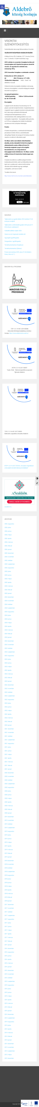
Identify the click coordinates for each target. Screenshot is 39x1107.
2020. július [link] (8, 791)
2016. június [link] (8, 956)
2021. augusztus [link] (9, 743)
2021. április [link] (8, 758)
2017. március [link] (9, 937)
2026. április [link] (8, 538)
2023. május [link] (8, 666)
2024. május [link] (8, 622)
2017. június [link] (8, 926)
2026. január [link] (8, 549)
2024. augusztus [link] (9, 611)
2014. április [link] (8, 1029)
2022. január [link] (8, 725)
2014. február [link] (8, 1036)
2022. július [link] (8, 703)
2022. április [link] (8, 714)
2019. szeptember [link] (10, 827)
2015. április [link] (8, 999)
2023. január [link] (8, 681)
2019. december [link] (9, 816)
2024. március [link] (9, 630)
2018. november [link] (9, 864)
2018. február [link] (8, 897)
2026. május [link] (8, 535)
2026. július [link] (8, 527)
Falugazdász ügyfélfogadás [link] (13, 241)
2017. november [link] (9, 908)
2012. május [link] (8, 1054)
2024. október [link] (8, 604)
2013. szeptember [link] (10, 1051)
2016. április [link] (8, 959)
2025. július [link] (8, 571)
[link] (2, 7)
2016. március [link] (9, 963)
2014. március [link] (9, 1032)
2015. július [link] (8, 988)
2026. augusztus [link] (9, 524)
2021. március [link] (9, 761)
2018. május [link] (8, 886)
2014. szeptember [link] (10, 1018)
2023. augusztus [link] (9, 655)
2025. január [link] (8, 593)
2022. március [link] (9, 718)
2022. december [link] (9, 685)
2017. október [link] (8, 912)
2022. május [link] (8, 710)
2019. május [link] (8, 842)
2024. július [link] (8, 615)
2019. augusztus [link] (9, 831)
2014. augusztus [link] (9, 1021)
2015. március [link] (9, 1003)
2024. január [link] (8, 637)
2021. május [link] (8, 754)
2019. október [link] (8, 824)
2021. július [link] (8, 747)
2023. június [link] (8, 663)
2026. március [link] (9, 542)
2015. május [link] (8, 996)
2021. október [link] (8, 736)
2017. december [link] (9, 904)
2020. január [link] (8, 813)
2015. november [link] (9, 974)
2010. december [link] (9, 1058)
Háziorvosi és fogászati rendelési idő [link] (15, 234)
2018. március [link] (9, 893)
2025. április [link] (8, 582)
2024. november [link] (9, 600)
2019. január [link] (8, 857)
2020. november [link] (9, 776)
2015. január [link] (8, 1010)
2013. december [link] (9, 1043)
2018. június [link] (8, 882)
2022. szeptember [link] (10, 696)
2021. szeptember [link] (10, 740)
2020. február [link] (8, 809)
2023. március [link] (9, 674)
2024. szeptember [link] (10, 608)
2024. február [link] (8, 633)
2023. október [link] (8, 648)
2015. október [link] (8, 977)
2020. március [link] (9, 805)
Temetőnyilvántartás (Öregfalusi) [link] (14, 245)
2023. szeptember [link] (10, 652)
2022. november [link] (9, 688)
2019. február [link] (8, 853)
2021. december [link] (9, 729)
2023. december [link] (9, 641)
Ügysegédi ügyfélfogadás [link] (12, 238)
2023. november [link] (9, 644)
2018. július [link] (8, 879)
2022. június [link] (8, 707)
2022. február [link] (8, 721)
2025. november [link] (9, 556)
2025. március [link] (9, 586)
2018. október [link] (8, 868)
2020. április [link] (8, 802)
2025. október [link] (8, 560)
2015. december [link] (9, 970)
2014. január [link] (8, 1040)
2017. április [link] (8, 934)
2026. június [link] (8, 531)
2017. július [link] (8, 923)
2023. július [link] (8, 659)
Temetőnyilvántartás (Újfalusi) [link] (13, 248)
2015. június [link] (8, 992)
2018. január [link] (8, 901)
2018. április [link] (8, 890)
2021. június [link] (8, 751)
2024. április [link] (8, 626)
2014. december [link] (9, 1014)
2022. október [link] (8, 692)
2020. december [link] (9, 772)
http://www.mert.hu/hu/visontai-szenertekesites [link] (18, 176)
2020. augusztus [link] (9, 787)
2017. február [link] (8, 941)
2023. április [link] (8, 670)
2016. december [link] (9, 948)
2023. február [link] (8, 677)
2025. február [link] (8, 589)
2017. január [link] (8, 944)
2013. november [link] (9, 1047)
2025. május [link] (8, 578)
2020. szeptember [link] (10, 783)
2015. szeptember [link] (10, 981)
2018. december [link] (9, 860)
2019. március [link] (9, 849)
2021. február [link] (8, 765)
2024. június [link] (8, 619)
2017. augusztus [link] (9, 919)
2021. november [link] (9, 732)
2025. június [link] (8, 575)
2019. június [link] (8, 838)
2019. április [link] (8, 846)
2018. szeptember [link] (10, 871)
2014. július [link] (8, 1025)
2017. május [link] (8, 930)
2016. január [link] (8, 966)
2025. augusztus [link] (9, 568)
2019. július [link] (8, 835)
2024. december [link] (9, 597)
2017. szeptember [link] (10, 915)
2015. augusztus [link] (9, 985)
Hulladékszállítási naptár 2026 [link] (13, 230)
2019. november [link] (9, 820)
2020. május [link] (8, 798)
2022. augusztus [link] (9, 699)
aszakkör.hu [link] (8, 506)
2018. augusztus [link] (9, 875)
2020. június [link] (8, 794)
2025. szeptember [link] (10, 564)
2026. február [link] (8, 546)
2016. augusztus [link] (9, 952)
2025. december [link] (9, 553)
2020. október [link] (8, 780)
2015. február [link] (8, 1007)
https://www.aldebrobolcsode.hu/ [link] (19, 333)
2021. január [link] (8, 769)
